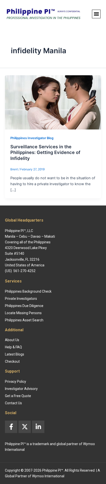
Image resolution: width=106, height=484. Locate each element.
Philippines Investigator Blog (31, 138)
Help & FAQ (13, 347)
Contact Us (13, 403)
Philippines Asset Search (24, 320)
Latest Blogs (14, 354)
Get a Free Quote (18, 396)
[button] (96, 14)
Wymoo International (48, 476)
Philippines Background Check (28, 291)
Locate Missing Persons (23, 313)
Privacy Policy (15, 381)
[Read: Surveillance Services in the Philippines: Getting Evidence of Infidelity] (53, 102)
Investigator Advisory (21, 389)
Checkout (12, 361)
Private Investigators (21, 299)
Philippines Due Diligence (24, 306)
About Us (12, 340)
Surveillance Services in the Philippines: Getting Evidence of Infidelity (45, 152)
